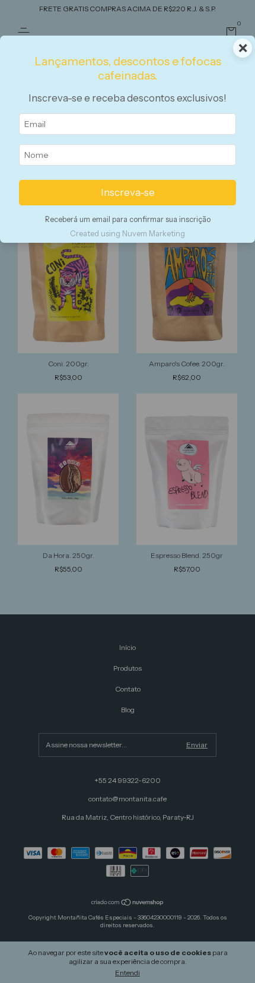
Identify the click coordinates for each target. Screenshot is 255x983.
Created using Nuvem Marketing (127, 233)
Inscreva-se (128, 192)
